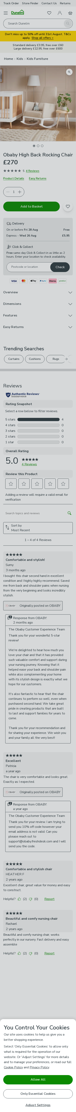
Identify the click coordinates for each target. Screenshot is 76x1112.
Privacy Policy (39, 1067)
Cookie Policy (13, 1067)
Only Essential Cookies (38, 1094)
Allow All (38, 1079)
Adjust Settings (38, 1105)
